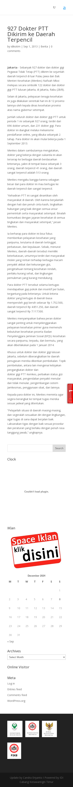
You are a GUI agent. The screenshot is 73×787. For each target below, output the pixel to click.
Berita (44, 46)
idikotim (15, 46)
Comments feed (17, 695)
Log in (11, 683)
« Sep (10, 641)
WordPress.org (16, 701)
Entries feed (14, 689)
